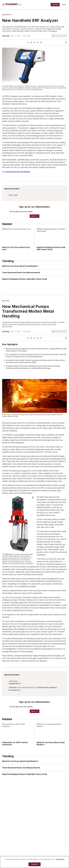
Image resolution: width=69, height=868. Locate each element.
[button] (3, 4)
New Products (7, 14)
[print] (66, 42)
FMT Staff (5, 36)
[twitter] (34, 42)
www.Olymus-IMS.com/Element (18, 172)
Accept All (34, 864)
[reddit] (38, 42)
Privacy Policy (60, 859)
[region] (34, 862)
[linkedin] (31, 42)
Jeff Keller (6, 331)
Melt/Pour (5, 300)
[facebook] (28, 42)
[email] (41, 42)
